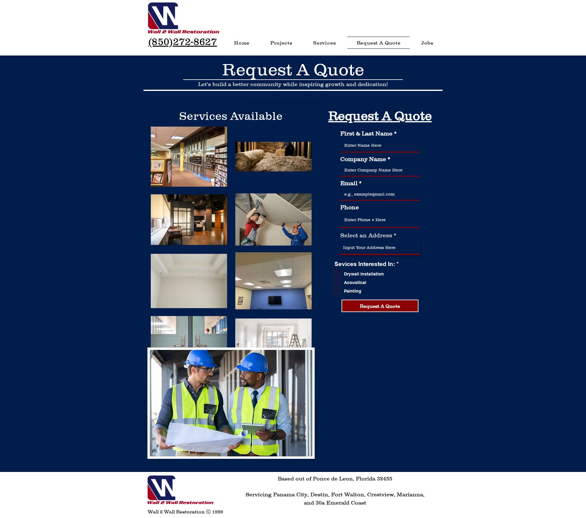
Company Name (363, 159)
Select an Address (366, 235)
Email (348, 183)
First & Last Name (366, 133)
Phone (349, 207)
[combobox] (380, 248)
